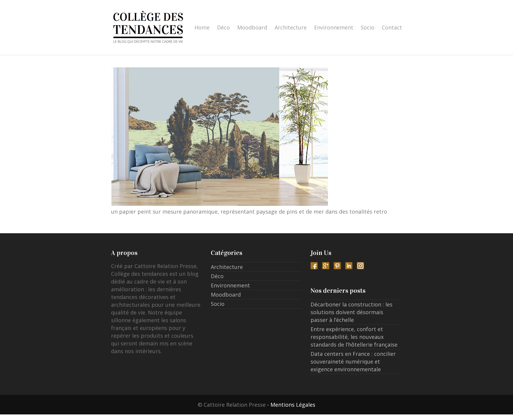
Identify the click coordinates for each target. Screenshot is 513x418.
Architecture (291, 27)
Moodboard (252, 27)
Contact (392, 27)
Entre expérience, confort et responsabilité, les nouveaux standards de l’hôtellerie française (354, 336)
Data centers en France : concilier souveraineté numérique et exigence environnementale (353, 361)
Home (202, 27)
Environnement (333, 27)
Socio (367, 27)
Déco (223, 27)
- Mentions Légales (291, 404)
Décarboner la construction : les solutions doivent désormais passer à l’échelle (351, 312)
